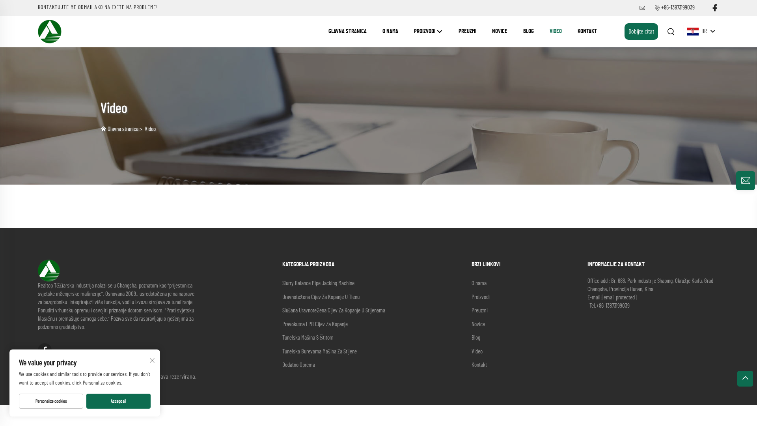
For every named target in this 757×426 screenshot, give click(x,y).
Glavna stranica (347, 31)
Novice (499, 31)
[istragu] (745, 180)
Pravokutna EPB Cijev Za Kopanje (315, 324)
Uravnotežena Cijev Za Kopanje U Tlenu (321, 297)
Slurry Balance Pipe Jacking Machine (318, 283)
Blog (528, 31)
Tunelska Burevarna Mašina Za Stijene (319, 352)
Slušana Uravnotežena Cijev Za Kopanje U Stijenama (333, 311)
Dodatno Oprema (298, 365)
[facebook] (714, 8)
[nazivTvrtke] (50, 31)
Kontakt (587, 31)
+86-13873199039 (678, 8)
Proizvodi (425, 31)
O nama (390, 31)
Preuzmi (467, 31)
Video (556, 31)
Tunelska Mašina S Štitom (308, 338)
